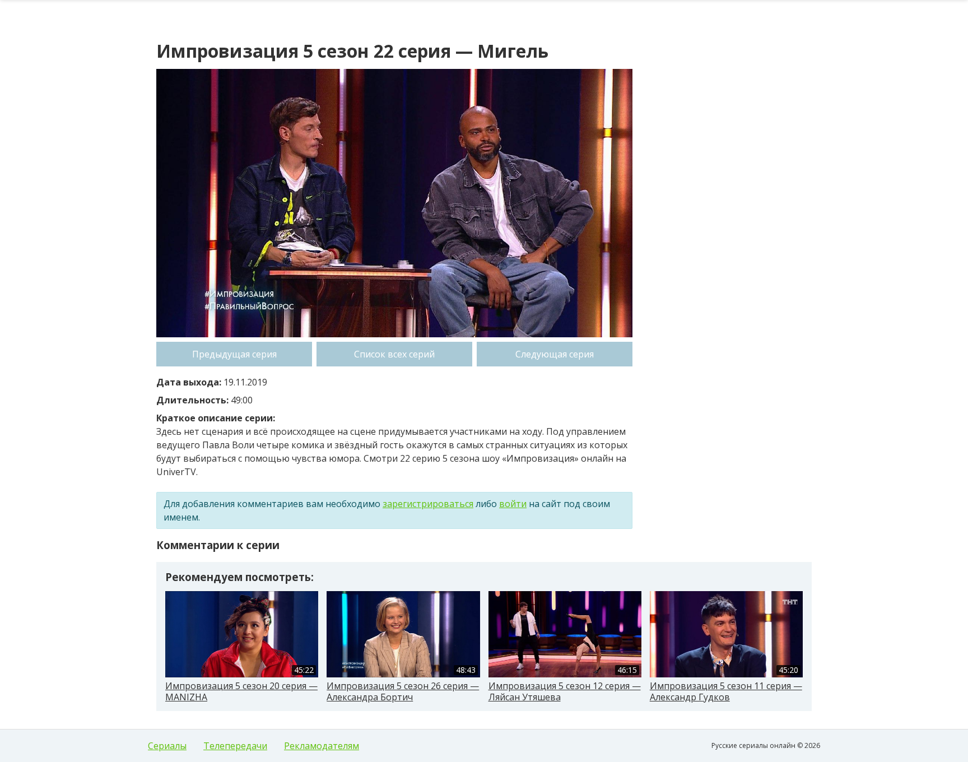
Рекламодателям (321, 746)
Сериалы (167, 746)
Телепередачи (235, 746)
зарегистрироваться (428, 504)
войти (513, 504)
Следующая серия (554, 354)
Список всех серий (394, 354)
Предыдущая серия (234, 354)
